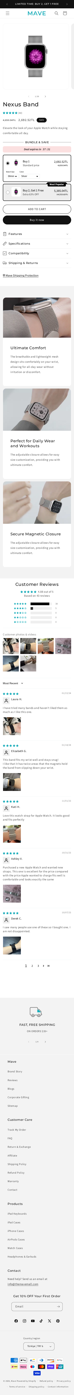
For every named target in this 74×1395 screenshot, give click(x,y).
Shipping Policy (17, 1164)
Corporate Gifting (18, 1097)
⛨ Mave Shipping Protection (21, 275)
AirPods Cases (16, 1240)
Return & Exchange (19, 1147)
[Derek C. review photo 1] (12, 945)
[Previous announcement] (7, 4)
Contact (12, 1190)
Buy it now (37, 220)
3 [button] (38, 966)
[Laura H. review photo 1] (12, 726)
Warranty (13, 1181)
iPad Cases (14, 1222)
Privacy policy (64, 1381)
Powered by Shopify (26, 1380)
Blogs (11, 1089)
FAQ (10, 1138)
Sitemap (13, 1106)
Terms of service (17, 1386)
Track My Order (17, 1130)
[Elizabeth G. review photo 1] (12, 782)
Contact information (58, 1386)
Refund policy (46, 1381)
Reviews (12, 1080)
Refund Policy (16, 1173)
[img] (11, 694)
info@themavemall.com (23, 1284)
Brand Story (15, 1072)
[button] (7, 13)
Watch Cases (15, 1248)
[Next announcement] (67, 4)
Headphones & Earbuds (22, 1257)
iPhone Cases (16, 1231)
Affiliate (12, 1156)
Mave (13, 1380)
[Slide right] (45, 96)
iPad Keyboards (17, 1214)
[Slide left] (28, 96)
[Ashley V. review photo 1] (12, 894)
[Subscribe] (58, 1306)
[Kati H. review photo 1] (12, 834)
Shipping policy (36, 1386)
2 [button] (32, 966)
